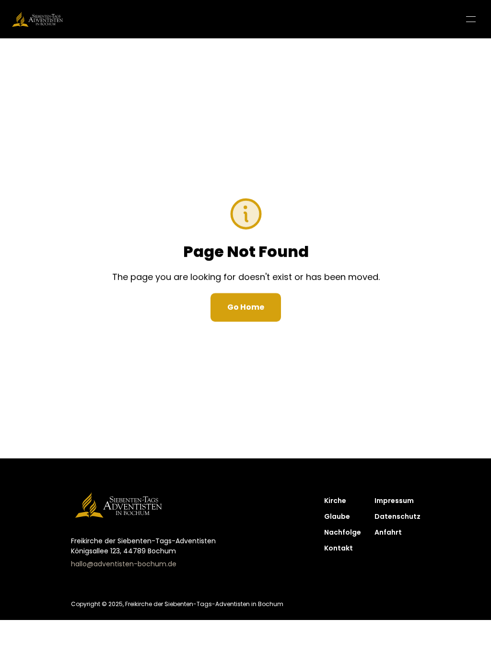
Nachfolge (342, 532)
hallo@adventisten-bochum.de (123, 564)
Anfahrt (388, 532)
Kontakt (338, 548)
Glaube (337, 516)
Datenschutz (397, 516)
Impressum (394, 500)
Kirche (335, 500)
